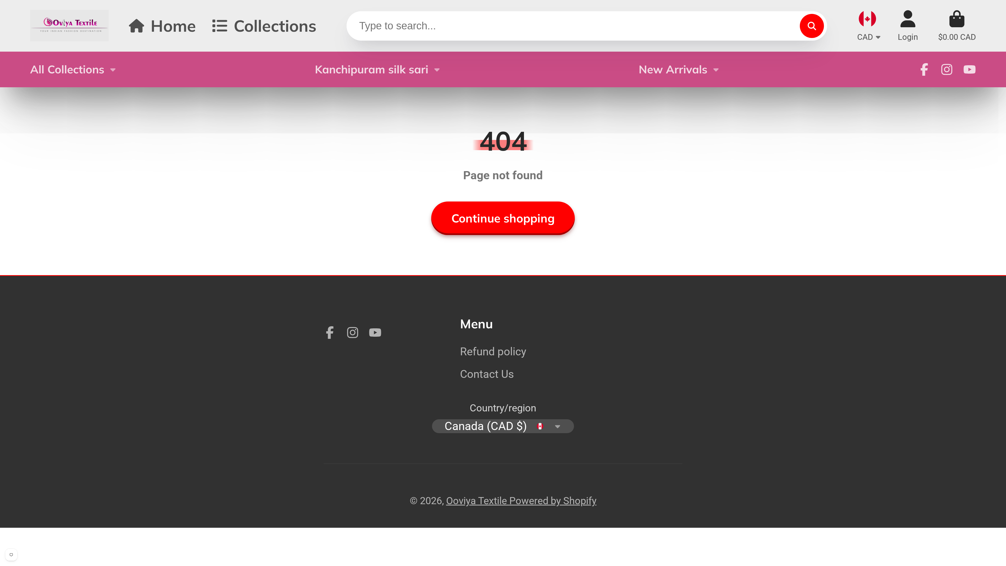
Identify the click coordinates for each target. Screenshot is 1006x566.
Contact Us (487, 374)
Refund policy (493, 351)
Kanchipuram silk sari (371, 69)
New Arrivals (673, 69)
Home (173, 25)
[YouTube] (969, 69)
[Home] (69, 26)
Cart (957, 25)
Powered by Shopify (553, 501)
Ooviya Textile (477, 501)
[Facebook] (924, 69)
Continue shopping (503, 218)
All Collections (67, 69)
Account (908, 25)
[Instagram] (947, 69)
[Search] (812, 26)
